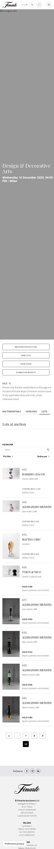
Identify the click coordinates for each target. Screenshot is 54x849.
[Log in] (39, 4)
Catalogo (31, 411)
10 (26, 744)
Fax (20, 832)
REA (22, 813)
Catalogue (26, 364)
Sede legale (22, 804)
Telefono (21, 829)
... (17, 735)
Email (21, 835)
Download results (26, 372)
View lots (26, 355)
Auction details (11, 411)
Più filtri (7, 456)
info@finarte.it (29, 835)
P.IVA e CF (21, 810)
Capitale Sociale (23, 816)
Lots (44, 411)
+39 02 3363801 (30, 829)
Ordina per (42, 456)
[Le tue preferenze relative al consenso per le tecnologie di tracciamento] (14, 844)
